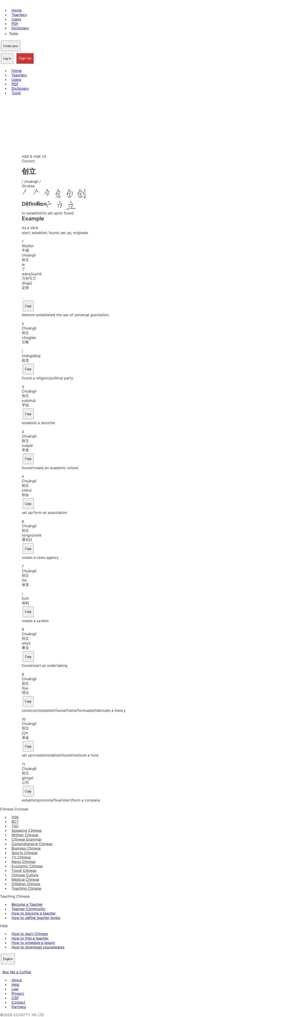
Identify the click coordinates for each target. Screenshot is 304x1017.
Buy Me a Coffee (17, 972)
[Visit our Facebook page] (2, 968)
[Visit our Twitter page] (8, 968)
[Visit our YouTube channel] (18, 968)
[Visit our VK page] (13, 968)
